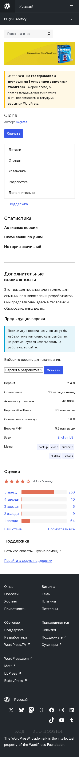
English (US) (66, 437)
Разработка (18, 182)
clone (54, 447)
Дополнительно (22, 193)
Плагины (49, 601)
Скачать (13, 133)
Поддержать (54, 637)
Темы (46, 594)
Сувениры (52, 645)
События (49, 630)
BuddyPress (15, 681)
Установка (17, 171)
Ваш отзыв (13, 529)
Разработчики (15, 637)
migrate (21, 122)
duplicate (67, 447)
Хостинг (10, 601)
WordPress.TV (17, 645)
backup (43, 447)
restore (68, 455)
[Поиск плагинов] (49, 34)
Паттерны (50, 609)
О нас (8, 586)
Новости (11, 594)
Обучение (12, 622)
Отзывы (15, 160)
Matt (10, 666)
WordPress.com (18, 658)
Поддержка (18, 204)
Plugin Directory (15, 19)
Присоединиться (55, 622)
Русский (21, 699)
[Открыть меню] (72, 6)
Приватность (14, 609)
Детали (15, 150)
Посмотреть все (61, 529)
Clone (10, 115)
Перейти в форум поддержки (28, 560)
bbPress (12, 673)
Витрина (48, 586)
